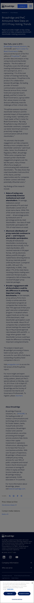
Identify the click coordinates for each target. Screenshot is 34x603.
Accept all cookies (24, 593)
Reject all (9, 593)
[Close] (32, 583)
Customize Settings (17, 599)
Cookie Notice (10, 589)
